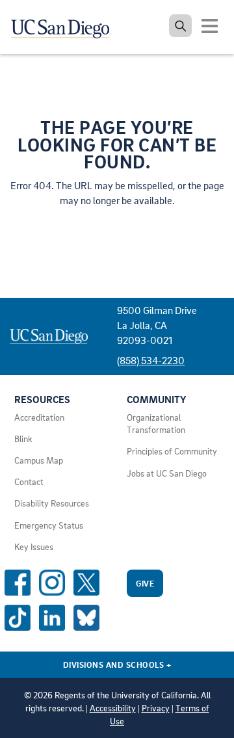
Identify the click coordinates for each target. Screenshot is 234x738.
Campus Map (38, 460)
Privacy (156, 708)
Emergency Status (48, 525)
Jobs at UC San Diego (167, 473)
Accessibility (113, 708)
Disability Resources (51, 503)
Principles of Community (172, 451)
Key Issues (33, 547)
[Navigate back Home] (65, 26)
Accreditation (39, 417)
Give (145, 583)
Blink (23, 439)
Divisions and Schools (117, 664)
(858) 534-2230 (151, 360)
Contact (29, 482)
